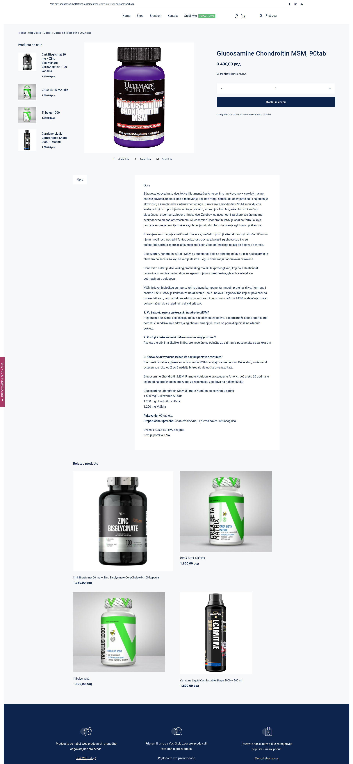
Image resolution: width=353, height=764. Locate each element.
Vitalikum (244, 509)
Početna (22, 33)
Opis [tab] (80, 179)
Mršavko (226, 631)
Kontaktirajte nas (267, 758)
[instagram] (296, 4)
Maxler (218, 631)
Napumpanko (218, 509)
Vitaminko (140, 522)
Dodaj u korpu (276, 102)
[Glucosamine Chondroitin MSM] (139, 97)
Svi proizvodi (235, 114)
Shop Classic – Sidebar (39, 33)
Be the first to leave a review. (231, 73)
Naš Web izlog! (86, 758)
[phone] (302, 4)
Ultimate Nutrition (252, 114)
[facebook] (289, 4)
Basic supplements (110, 522)
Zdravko (266, 114)
